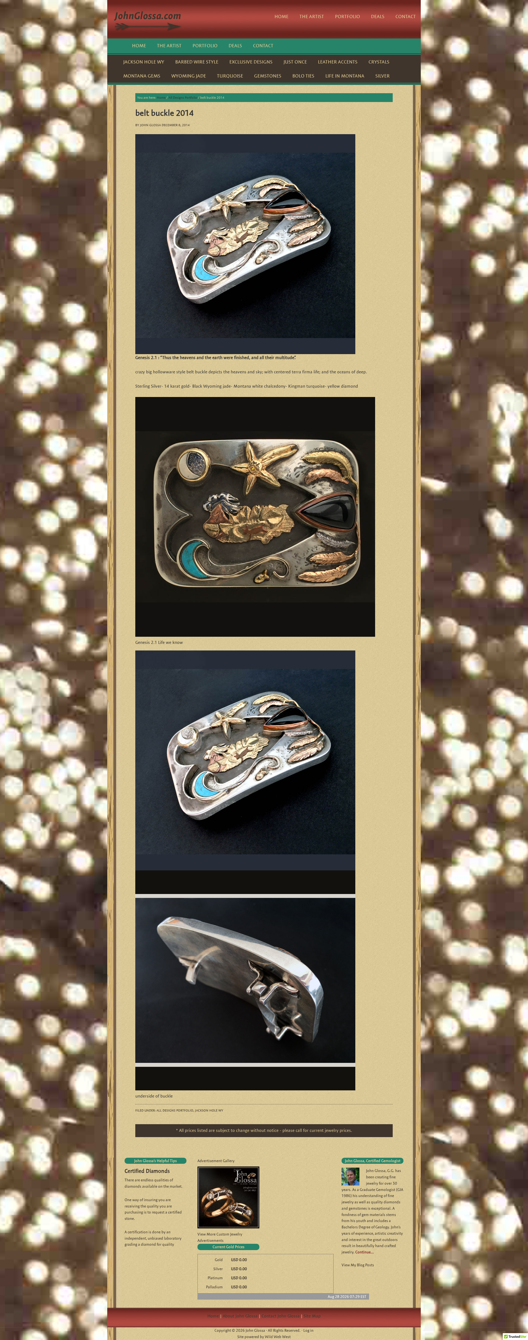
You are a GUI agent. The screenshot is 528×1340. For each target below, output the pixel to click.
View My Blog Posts (358, 1264)
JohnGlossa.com (148, 19)
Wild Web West (278, 1336)
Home (213, 1316)
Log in (308, 1330)
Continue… (364, 1252)
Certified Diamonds (147, 1171)
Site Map (312, 1316)
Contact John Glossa (281, 1316)
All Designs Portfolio (174, 1110)
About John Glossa (240, 1316)
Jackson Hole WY (209, 1110)
